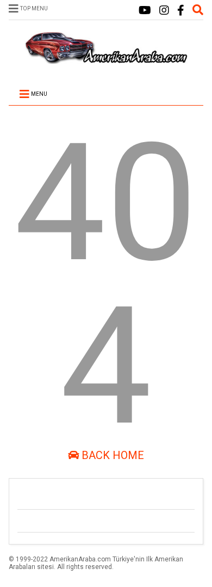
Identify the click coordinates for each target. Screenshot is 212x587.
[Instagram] (164, 10)
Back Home (111, 455)
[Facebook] (180, 10)
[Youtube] (145, 10)
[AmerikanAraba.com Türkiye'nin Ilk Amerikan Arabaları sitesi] (106, 59)
